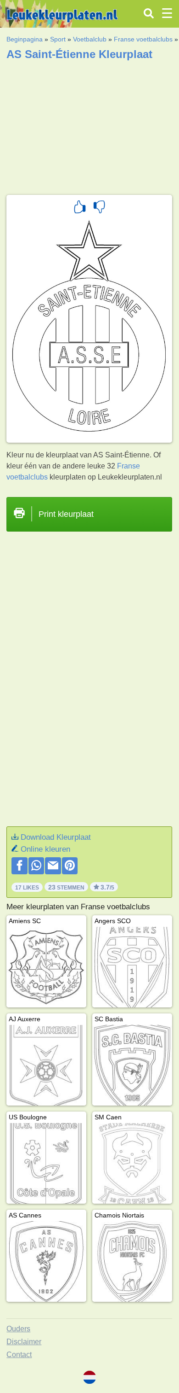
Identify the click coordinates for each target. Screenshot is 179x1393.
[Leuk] (80, 208)
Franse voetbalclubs (143, 39)
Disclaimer (23, 1342)
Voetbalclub (89, 39)
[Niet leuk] (99, 208)
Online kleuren (45, 849)
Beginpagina (24, 39)
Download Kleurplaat (56, 837)
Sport (58, 39)
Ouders (18, 1329)
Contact (19, 1354)
